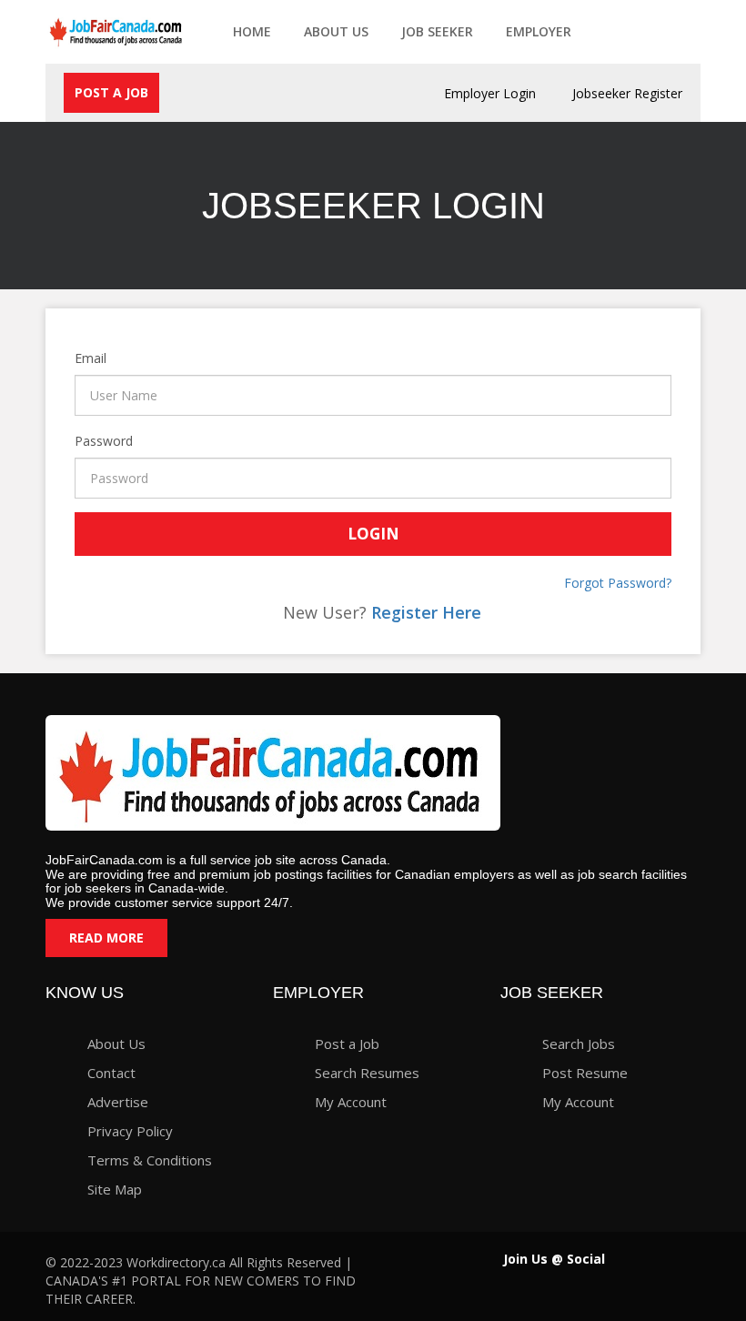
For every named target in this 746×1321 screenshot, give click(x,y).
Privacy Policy (130, 1131)
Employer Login (490, 93)
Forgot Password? (617, 582)
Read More (106, 937)
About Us (336, 31)
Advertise (117, 1102)
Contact (111, 1073)
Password (78, 440)
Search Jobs (578, 1043)
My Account (351, 1102)
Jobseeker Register (627, 93)
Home (252, 31)
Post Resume (585, 1073)
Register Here (426, 612)
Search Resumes (367, 1073)
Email (78, 358)
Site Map (114, 1189)
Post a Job (111, 92)
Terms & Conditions (149, 1160)
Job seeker (437, 31)
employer (538, 31)
